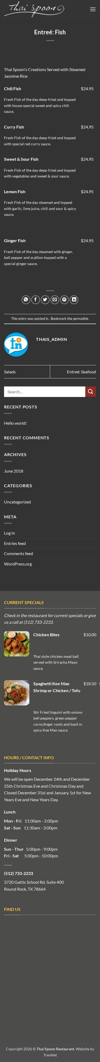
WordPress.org (18, 563)
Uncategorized (17, 501)
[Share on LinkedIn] (74, 299)
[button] (93, 9)
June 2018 (13, 470)
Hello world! (15, 422)
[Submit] (90, 391)
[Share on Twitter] (45, 299)
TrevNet (50, 1055)
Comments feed (18, 553)
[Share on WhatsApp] (26, 299)
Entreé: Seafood (81, 371)
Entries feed (15, 543)
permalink (80, 318)
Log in (9, 532)
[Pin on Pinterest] (64, 299)
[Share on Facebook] (35, 299)
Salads (10, 371)
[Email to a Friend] (54, 299)
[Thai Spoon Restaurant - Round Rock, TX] (42, 9)
